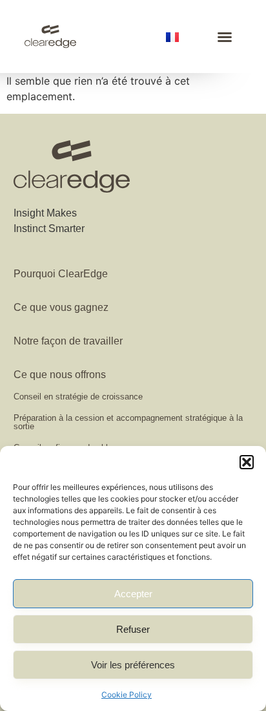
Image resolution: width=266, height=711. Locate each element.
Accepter (133, 593)
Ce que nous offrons (60, 374)
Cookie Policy (126, 694)
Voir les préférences (133, 664)
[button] (246, 462)
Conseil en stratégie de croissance (78, 396)
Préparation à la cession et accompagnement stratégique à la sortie (128, 422)
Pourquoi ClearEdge (61, 273)
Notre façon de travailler (68, 340)
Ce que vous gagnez (61, 307)
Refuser (133, 629)
